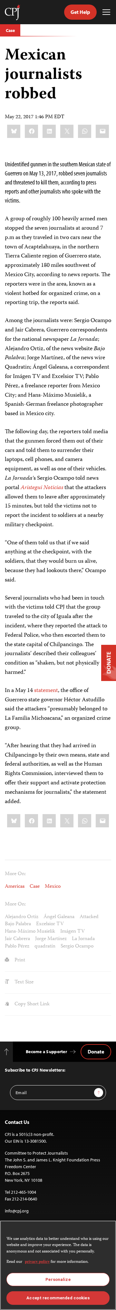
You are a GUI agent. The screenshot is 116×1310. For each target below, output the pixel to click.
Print (19, 960)
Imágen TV (72, 931)
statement (46, 691)
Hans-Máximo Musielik (30, 931)
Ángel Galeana (59, 917)
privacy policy (37, 1262)
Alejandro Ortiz (21, 917)
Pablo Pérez (17, 946)
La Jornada (83, 939)
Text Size (23, 982)
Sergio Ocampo (77, 946)
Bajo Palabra (18, 924)
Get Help (80, 12)
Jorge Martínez (51, 939)
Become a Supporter (46, 1051)
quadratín (44, 946)
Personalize (57, 1279)
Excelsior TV (50, 924)
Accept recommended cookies (57, 1297)
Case (10, 30)
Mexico (53, 887)
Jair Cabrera (17, 939)
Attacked (89, 917)
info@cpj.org (17, 1211)
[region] (58, 1265)
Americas (14, 887)
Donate (96, 1051)
